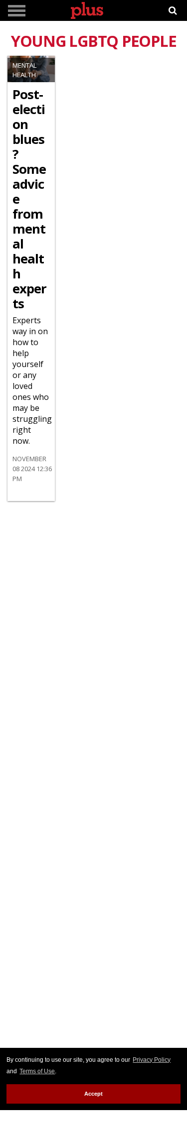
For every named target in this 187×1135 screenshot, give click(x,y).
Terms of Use (37, 1071)
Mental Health (24, 70)
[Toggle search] (173, 10)
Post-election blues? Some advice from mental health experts (29, 199)
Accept (93, 1094)
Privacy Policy (152, 1059)
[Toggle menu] (16, 10)
